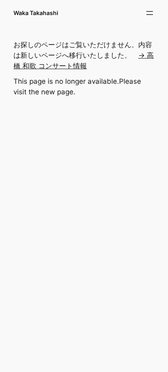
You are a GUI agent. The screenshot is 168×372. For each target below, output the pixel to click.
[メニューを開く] (150, 13)
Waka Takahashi (35, 12)
